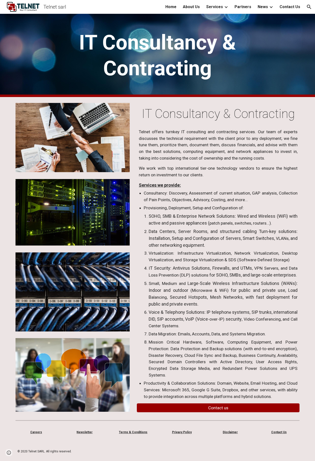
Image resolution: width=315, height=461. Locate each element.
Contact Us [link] (290, 6)
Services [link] (214, 6)
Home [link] (170, 6)
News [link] (263, 6)
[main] (157, 55)
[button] (309, 7)
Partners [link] (243, 6)
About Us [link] (191, 6)
